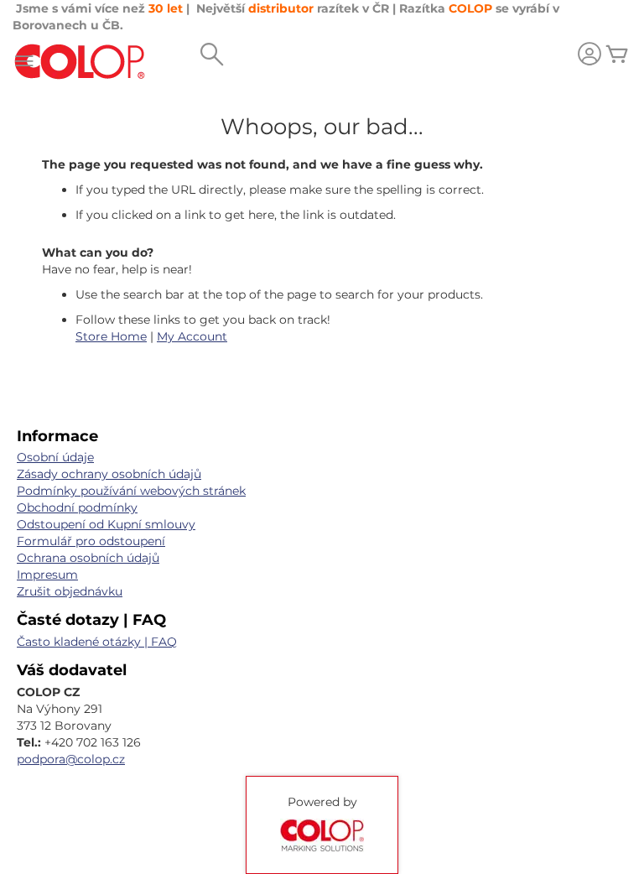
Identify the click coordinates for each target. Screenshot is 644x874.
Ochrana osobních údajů (88, 557)
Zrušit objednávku (69, 591)
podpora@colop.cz (71, 759)
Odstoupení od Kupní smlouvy (106, 524)
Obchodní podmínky (77, 507)
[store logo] (80, 61)
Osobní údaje (55, 457)
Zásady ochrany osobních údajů (109, 473)
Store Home (111, 336)
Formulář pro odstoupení (91, 541)
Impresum (47, 574)
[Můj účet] (589, 55)
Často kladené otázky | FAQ (97, 641)
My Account (192, 336)
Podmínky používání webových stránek (131, 490)
